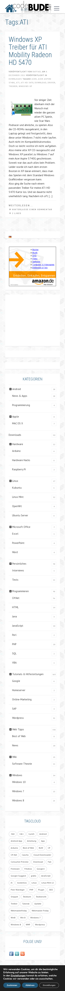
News (15, 745)
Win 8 (22, 917)
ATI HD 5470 (27, 82)
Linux (15, 481)
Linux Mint (18, 497)
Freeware (15, 868)
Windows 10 (18, 782)
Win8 (13, 917)
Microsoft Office (21, 527)
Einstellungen (18, 975)
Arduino (16, 451)
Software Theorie (22, 763)
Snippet (14, 896)
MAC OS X (17, 423)
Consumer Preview (19, 861)
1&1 (21, 834)
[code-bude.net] (28, 6)
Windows (17, 775)
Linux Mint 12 (47, 882)
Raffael (37, 71)
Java (14, 616)
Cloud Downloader (42, 855)
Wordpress (18, 718)
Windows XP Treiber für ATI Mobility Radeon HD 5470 (30, 51)
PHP (14, 644)
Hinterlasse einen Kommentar (32, 209)
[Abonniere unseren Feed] (22, 953)
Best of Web (19, 736)
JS (11, 882)
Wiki (14, 757)
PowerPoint (18, 543)
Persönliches (19, 563)
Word (15, 552)
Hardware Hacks (21, 460)
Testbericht (41, 896)
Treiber (13, 86)
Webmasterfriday (19, 910)
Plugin (41, 889)
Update (37, 903)
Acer (34, 79)
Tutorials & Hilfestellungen (28, 674)
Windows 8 (18, 800)
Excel (15, 533)
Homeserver (18, 690)
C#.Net (15, 598)
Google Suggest (18, 875)
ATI (18, 82)
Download (40, 82)
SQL (14, 653)
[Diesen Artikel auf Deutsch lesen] (10, 237)
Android (16, 389)
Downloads (15, 79)
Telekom (27, 896)
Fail (49, 861)
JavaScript (17, 625)
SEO (51, 889)
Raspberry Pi (19, 469)
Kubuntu (17, 487)
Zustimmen (12, 985)
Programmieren (20, 591)
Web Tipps (18, 729)
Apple (15, 416)
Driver (51, 82)
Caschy (25, 855)
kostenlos (22, 882)
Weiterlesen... (21, 205)
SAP (14, 708)
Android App (16, 841)
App (43, 841)
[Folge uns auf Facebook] (11, 953)
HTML (15, 607)
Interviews (18, 570)
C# (49, 848)
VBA (14, 662)
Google (16, 681)
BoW (41, 848)
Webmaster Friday (40, 910)
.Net (13, 834)
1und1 (31, 834)
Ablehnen (29, 985)
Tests (15, 579)
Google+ (41, 868)
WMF (28, 924)
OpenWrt (17, 506)
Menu (55, 8)
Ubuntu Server (20, 515)
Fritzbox (28, 868)
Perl (14, 635)
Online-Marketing (22, 699)
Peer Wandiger (18, 889)
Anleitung (31, 841)
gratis (33, 875)
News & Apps (19, 395)
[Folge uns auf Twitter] (17, 953)
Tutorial (25, 903)
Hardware (17, 444)
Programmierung (21, 405)
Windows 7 (18, 791)
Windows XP (25, 86)
